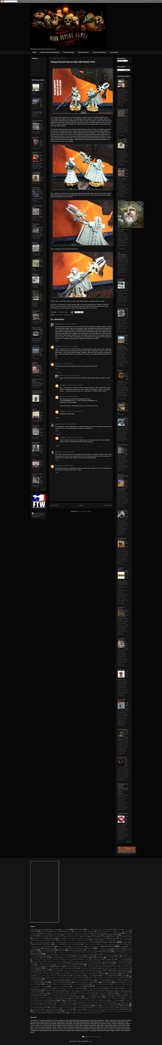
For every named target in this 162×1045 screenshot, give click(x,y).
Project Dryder (49, 990)
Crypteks (62, 948)
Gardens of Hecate (121, 608)
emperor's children (35, 957)
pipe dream (50, 988)
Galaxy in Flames (121, 370)
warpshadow (74, 1011)
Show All (43, 489)
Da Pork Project (107, 948)
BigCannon (61, 936)
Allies (37, 933)
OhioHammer (95, 984)
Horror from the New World (41, 103)
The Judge (111, 1002)
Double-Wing (66, 954)
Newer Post (54, 505)
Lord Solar (125, 977)
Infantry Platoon (86, 970)
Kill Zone (81, 975)
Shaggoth (64, 995)
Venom (45, 1009)
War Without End (89, 1009)
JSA (60, 973)
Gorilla (79, 963)
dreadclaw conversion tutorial (76, 954)
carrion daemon (69, 940)
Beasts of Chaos (42, 936)
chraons (90, 944)
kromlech (123, 975)
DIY (54, 954)
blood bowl (60, 938)
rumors (128, 991)
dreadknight (87, 954)
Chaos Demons (96, 940)
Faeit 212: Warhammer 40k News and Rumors (123, 477)
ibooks (117, 968)
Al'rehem (32, 933)
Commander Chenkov (39, 946)
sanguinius (78, 993)
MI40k (55, 980)
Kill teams (75, 975)
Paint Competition (76, 986)
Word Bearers (53, 1012)
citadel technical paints (104, 944)
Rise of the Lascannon (88, 991)
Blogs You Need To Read (39, 938)
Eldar (118, 956)
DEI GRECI (121, 79)
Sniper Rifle (129, 995)
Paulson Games (126, 986)
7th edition (119, 929)
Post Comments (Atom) (84, 511)
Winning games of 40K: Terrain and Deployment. (123, 257)
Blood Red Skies (68, 938)
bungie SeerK (122, 938)
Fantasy (118, 957)
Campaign (33, 940)
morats (52, 982)
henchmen (93, 966)
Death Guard (106, 950)
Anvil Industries (81, 933)
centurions (76, 940)
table (48, 1000)
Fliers (106, 959)
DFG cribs (58, 952)
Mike (93, 980)
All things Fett (122, 757)
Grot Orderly (122, 403)
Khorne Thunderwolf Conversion (43, 975)
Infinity (107, 970)
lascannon (50, 977)
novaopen (32, 984)
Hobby (40, 968)
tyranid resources (106, 1005)
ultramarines (64, 1007)
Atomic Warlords (123, 418)
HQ (101, 968)
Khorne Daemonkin (113, 973)
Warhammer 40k (126, 1009)
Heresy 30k (121, 670)
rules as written (120, 991)
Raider (114, 990)
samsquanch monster (68, 993)
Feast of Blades (59, 959)
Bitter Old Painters (35, 138)
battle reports (113, 935)
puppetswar (88, 990)
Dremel (103, 954)
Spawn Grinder (127, 997)
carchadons (61, 940)
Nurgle (39, 984)
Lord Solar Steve (36, 979)
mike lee (99, 980)
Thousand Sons (69, 1004)
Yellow (88, 1012)
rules (113, 991)
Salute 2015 (52, 993)
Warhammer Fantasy (54, 1011)
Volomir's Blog (37, 112)
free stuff (67, 961)
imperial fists (33, 970)
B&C (86, 935)
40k (69, 929)
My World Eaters (66, 982)
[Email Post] (72, 312)
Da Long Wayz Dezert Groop (122, 139)
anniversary (73, 933)
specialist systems (54, 998)
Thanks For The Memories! (126, 515)
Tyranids (126, 1005)
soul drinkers (38, 997)
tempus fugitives (88, 1000)
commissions (49, 946)
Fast (46, 959)
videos (71, 1009)
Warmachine (67, 1011)
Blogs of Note (128, 936)
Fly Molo (112, 959)
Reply (56, 341)
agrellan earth (120, 931)
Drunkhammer (53, 956)
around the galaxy (44, 935)
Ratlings (120, 990)
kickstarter (67, 975)
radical (110, 990)
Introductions (62, 971)
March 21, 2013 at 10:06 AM (65, 452)
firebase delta (67, 959)
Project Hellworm (59, 990)
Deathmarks (43, 952)
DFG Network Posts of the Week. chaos (84, 952)
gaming (32, 963)
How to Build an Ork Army (86, 968)
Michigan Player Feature (74, 980)
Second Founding (123, 993)
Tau (61, 1000)
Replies (59, 372)
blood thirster (76, 938)
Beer (49, 936)
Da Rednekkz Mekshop (122, 539)
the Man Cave (36, 98)
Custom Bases (81, 948)
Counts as (38, 948)
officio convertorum (74, 984)
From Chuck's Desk (82, 961)
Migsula (88, 980)
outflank (53, 986)
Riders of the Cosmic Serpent (37, 328)
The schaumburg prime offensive (123, 1002)
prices (96, 988)
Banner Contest (96, 935)
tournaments (124, 1004)
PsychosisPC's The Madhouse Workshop (37, 392)
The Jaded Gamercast (102, 1002)
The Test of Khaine (35, 1004)
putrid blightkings (96, 990)
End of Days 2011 (55, 957)
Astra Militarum (72, 935)
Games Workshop (125, 961)
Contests (81, 946)
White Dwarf (124, 1011)
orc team (121, 984)
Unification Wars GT (84, 1007)
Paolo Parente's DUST (116, 986)
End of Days (45, 957)
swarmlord (43, 1000)
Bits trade (77, 936)
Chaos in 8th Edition (108, 940)
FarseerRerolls (40, 959)
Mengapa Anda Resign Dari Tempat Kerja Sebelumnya (37, 383)
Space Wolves (97, 997)
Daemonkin (127, 948)
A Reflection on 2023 (126, 451)
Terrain (118, 1000)
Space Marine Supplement (63, 997)
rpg (109, 991)
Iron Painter (86, 971)
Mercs (51, 980)
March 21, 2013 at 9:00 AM (75, 385)
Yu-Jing (93, 1012)
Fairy (114, 957)
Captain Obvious (51, 940)
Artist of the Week (56, 935)
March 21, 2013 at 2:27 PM (75, 411)
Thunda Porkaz (79, 1004)
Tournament (114, 1004)
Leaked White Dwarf (68, 977)
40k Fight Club (90, 929)
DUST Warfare (90, 956)
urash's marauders (107, 1007)
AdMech (98, 931)
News (110, 982)
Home (34, 52)
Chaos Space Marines (106, 942)
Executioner (109, 957)
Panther (108, 986)
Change (82, 940)
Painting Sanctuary (35, 243)
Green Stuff (109, 963)
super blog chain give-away (115, 998)
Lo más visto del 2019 (126, 645)
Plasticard (66, 988)
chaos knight (118, 940)
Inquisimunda (119, 970)
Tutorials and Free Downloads (49, 52)
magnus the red (78, 979)
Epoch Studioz (66, 957)
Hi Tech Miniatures (102, 966)
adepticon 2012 (56, 931)
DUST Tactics (79, 956)
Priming (119, 988)
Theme (52, 1004)
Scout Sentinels (92, 993)
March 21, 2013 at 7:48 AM (70, 346)
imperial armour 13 (125, 968)
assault (65, 935)
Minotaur (123, 980)
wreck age (71, 1012)
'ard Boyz (32, 929)
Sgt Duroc (58, 995)
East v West (103, 956)
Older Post (107, 505)
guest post (68, 964)
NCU (75, 982)
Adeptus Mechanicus (88, 931)
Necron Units (88, 982)
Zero (56, 465)
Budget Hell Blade (102, 938)
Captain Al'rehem (41, 940)
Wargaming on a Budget (106, 1009)
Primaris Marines (110, 988)
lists (115, 977)
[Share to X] (79, 312)
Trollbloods (70, 1005)
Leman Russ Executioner (102, 977)
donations (59, 954)
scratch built (106, 993)
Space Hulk (53, 997)
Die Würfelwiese (123, 109)
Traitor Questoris (57, 1005)
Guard (52, 964)
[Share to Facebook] (81, 312)
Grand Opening (86, 963)
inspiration (48, 971)
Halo (88, 964)
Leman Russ (91, 977)
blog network (113, 936)
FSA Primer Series (93, 961)
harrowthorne (100, 964)
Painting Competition (99, 986)
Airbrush (127, 931)
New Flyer (104, 982)
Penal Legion (33, 988)
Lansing (44, 977)
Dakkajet (43, 950)
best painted (54, 936)
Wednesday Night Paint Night (110, 1011)
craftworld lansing (49, 948)
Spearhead (32, 998)
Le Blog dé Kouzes (121, 279)
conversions (108, 946)
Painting (85, 986)
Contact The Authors (99, 52)
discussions (48, 954)
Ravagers (125, 990)
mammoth (93, 979)
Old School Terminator (105, 984)
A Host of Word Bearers (122, 814)
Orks (46, 986)
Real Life (45, 991)
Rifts (80, 991)
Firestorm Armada (76, 959)
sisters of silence (87, 995)
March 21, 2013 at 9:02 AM (75, 437)
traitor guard (49, 1005)
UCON (52, 1007)
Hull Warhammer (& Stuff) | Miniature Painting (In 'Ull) (123, 786)
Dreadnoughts (95, 954)
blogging (120, 936)
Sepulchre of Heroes (36, 153)
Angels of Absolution (64, 933)
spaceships (108, 997)
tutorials (97, 1005)
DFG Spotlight (118, 952)
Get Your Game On (54, 963)
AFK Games (104, 931)
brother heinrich (92, 938)
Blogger (90, 1041)
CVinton (90, 948)
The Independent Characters (89, 1002)
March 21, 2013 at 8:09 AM (65, 363)
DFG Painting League (104, 952)
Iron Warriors (94, 972)
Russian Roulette (34, 993)
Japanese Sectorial (34, 973)
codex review (113, 944)
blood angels (51, 938)
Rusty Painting (122, 729)
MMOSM (37, 982)
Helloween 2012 (46, 966)
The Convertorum (36, 459)
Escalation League (75, 957)
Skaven (105, 995)
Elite (123, 956)
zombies (98, 1012)
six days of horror (97, 995)
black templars (103, 936)
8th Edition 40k (127, 929)
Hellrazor (87, 966)
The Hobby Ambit (35, 224)
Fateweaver (51, 959)
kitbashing (96, 975)
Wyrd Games (78, 1012)
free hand (61, 961)
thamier (130, 1000)
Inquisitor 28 (40, 971)
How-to (97, 968)
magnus (71, 979)
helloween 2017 (69, 966)
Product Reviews (36, 990)
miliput (104, 980)
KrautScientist (114, 975)
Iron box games (70, 971)
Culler (67, 948)
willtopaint (36, 1012)
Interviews (54, 971)
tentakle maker (104, 1000)
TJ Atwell (58, 346)
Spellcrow (73, 998)
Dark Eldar (61, 950)
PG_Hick (57, 324)
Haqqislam (93, 964)
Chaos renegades (58, 942)
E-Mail (98, 956)
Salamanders (43, 993)
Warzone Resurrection (96, 1011)
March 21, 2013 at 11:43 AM (70, 396)
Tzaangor (32, 1007)
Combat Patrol (121, 944)
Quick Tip (104, 990)
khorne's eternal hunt (57, 975)
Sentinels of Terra (50, 995)
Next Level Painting (35, 291)
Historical (122, 966)
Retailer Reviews (62, 991)
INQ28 (112, 970)
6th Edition (110, 929)
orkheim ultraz (40, 986)
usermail (114, 1007)
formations (42, 961)
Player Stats (73, 988)
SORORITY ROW (41, 463)
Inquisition (127, 970)
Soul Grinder (46, 997)
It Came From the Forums (120, 972)
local (119, 977)
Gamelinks (109, 961)
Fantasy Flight (125, 957)
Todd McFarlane (95, 1004)
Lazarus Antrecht (58, 977)
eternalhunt (121, 200)
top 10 (108, 1004)
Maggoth (66, 979)
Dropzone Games (42, 956)
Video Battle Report (54, 1009)
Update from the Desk (96, 1007)
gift (61, 963)
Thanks (41, 1002)
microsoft (83, 980)
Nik (56, 363)
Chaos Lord (35, 942)
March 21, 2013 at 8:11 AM (72, 375)
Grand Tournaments (97, 963)
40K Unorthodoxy (122, 253)
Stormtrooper (103, 998)
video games (65, 1009)
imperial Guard (44, 970)
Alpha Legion (44, 933)
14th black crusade (53, 929)
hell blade (38, 966)
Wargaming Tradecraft (36, 443)
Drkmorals (123, 954)
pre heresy (80, 988)
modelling (65, 314)
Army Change (109, 933)
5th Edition (103, 929)
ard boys (88, 933)
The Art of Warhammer (36, 346)
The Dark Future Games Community (54, 1002)
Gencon (38, 963)
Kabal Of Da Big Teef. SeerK (75, 973)
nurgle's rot (58, 984)
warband (97, 1009)
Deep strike (51, 952)
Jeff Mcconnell (43, 973)
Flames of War (99, 959)
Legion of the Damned (80, 977)
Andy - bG (58, 424)
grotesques (39, 964)
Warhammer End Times (39, 1011)
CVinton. (99, 948)
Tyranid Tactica (115, 1005)
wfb (119, 1011)
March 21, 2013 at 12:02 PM (66, 465)
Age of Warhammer (36, 409)
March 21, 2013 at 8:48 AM (69, 424)
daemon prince (118, 948)
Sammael (59, 993)
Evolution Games (97, 957)
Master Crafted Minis (113, 979)
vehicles (34, 1009)
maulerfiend (122, 979)
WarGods (117, 1009)
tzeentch (45, 1007)
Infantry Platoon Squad (97, 970)
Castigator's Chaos (36, 311)
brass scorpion (84, 938)
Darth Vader (97, 950)
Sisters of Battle (78, 995)
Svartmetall (32, 1000)
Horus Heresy (73, 968)
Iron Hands (79, 971)
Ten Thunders (96, 1000)
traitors (64, 1005)
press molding (90, 988)
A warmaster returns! (41, 179)
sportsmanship (82, 998)
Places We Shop (83, 52)
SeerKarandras (40, 995)
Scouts (99, 993)
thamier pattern (35, 1002)
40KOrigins (97, 929)
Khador (96, 973)
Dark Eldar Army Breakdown (76, 950)
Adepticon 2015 (77, 931)
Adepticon (33, 931)
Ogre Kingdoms (85, 984)
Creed (57, 948)
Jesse (55, 973)
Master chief (104, 979)
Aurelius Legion (123, 335)
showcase (70, 995)
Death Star (129, 950)
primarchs (101, 988)
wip (41, 1012)
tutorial (89, 1005)
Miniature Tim (116, 980)
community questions (63, 946)
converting (123, 946)
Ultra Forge (58, 1007)
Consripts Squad (74, 946)
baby (89, 935)
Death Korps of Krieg (119, 950)
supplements (127, 998)
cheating (85, 944)
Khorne (102, 973)
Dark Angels (50, 950)
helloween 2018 (79, 966)
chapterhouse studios (69, 944)
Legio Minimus (37, 259)
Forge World (128, 959)
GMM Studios (122, 169)
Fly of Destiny (120, 959)
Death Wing (35, 952)
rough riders (104, 991)
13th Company (41, 929)
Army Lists (117, 933)
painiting (67, 986)
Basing (105, 935)
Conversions (114, 52)
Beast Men (34, 936)
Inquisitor (32, 971)
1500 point (63, 929)
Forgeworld (35, 961)
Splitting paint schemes (126, 820)
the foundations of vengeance (73, 1002)
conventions (89, 946)
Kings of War (89, 975)
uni (77, 1007)
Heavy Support (108, 964)
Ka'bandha (65, 973)
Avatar (78, 935)
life (112, 977)
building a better (112, 938)
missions (32, 982)
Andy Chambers (54, 933)
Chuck (95, 944)
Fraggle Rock (54, 961)
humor (108, 968)
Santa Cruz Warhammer (36, 188)
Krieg (126, 310)
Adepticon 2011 (45, 931)
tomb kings (102, 1004)
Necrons (71, 314)
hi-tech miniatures (113, 966)
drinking (109, 954)
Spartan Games (117, 997)
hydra (113, 968)
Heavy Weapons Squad (119, 964)
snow (33, 997)
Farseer (33, 959)
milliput (109, 980)
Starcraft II (90, 998)
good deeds (72, 963)
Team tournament (79, 1000)
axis (82, 935)
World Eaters (62, 1013)
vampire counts (128, 1007)
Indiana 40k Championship (68, 970)
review (75, 991)
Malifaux (86, 979)
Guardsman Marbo (61, 964)
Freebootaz (73, 961)
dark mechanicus (89, 950)
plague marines (59, 988)
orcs (126, 984)
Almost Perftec (122, 510)
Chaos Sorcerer (69, 942)
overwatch (58, 986)
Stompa (96, 998)
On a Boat (115, 984)
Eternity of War (85, 957)
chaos (87, 940)
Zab (56, 452)
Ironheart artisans (105, 971)
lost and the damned (57, 979)
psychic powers (69, 990)
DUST (71, 956)
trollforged (77, 1005)
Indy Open (77, 970)
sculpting (113, 993)
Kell (84, 973)
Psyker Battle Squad (78, 990)
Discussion (35, 954)
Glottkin (65, 963)
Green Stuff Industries (121, 700)
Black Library (93, 936)
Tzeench (38, 1007)
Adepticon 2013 (67, 931)
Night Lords (119, 982)
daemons (33, 950)
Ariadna (102, 933)
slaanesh (122, 995)
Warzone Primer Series (84, 1011)
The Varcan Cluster (36, 426)
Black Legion (84, 936)
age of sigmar (112, 931)
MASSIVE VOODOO (35, 275)
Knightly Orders (105, 975)
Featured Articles (68, 52)
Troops (82, 1005)
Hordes (60, 968)
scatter (84, 993)
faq (131, 957)
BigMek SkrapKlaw (69, 936)
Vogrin (82, 1009)
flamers (92, 959)
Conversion (97, 946)
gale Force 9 (102, 961)
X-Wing (84, 1012)
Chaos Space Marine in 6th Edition (84, 942)
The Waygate (45, 1004)
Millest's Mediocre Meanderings (36, 364)
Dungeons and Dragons (62, 956)
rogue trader (97, 991)
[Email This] (75, 312)
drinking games (115, 954)
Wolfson (46, 1012)
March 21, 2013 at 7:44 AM (68, 324)
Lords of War (48, 979)
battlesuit (130, 935)
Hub (104, 968)
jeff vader (50, 973)
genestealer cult (45, 963)
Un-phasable (72, 1007)
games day (116, 961)
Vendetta (39, 1009)
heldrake (32, 966)
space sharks (87, 997)
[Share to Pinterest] (83, 312)
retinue (70, 991)
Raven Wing (38, 991)
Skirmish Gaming (113, 995)
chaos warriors (58, 944)
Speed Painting (64, 998)
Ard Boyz (95, 933)
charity (79, 944)
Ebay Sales (111, 956)
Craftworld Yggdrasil (121, 639)
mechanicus (45, 980)
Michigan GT (62, 980)
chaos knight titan (127, 940)
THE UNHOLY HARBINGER (36, 173)
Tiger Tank (87, 1004)
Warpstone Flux (37, 83)
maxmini (39, 980)
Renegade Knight (52, 991)
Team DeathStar (69, 1000)
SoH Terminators (126, 421)
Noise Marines (127, 982)
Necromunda (81, 982)
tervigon (125, 1000)
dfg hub (64, 952)
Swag (38, 1000)
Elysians (128, 956)
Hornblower (65, 968)
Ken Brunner (89, 973)
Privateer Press (126, 988)
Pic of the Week (41, 988)
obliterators (65, 984)
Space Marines (76, 997)
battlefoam (123, 935)
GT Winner (46, 964)
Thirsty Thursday (59, 1004)
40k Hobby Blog (123, 309)
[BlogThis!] (77, 312)
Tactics (53, 1000)
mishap (128, 980)
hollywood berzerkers (50, 968)
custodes (74, 948)
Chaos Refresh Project (46, 942)
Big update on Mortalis (41, 144)
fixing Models (58, 314)
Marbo (98, 979)
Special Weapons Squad (42, 998)
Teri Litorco (112, 1000)
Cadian (128, 938)
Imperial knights (56, 970)
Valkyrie (120, 1007)
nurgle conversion (49, 984)
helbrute (128, 964)
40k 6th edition (78, 929)
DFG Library (70, 952)
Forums (47, 961)
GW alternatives (78, 964)
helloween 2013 (58, 966)
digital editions (127, 952)
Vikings (77, 1009)
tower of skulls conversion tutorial (37, 1005)
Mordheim (58, 982)
